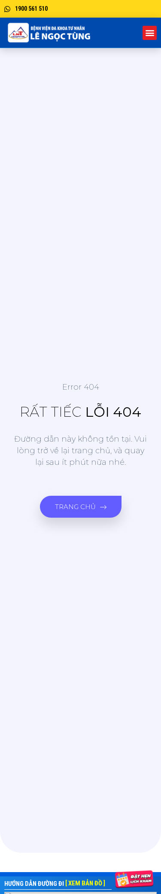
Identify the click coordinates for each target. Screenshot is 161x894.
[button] (150, 33)
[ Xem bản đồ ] (85, 883)
